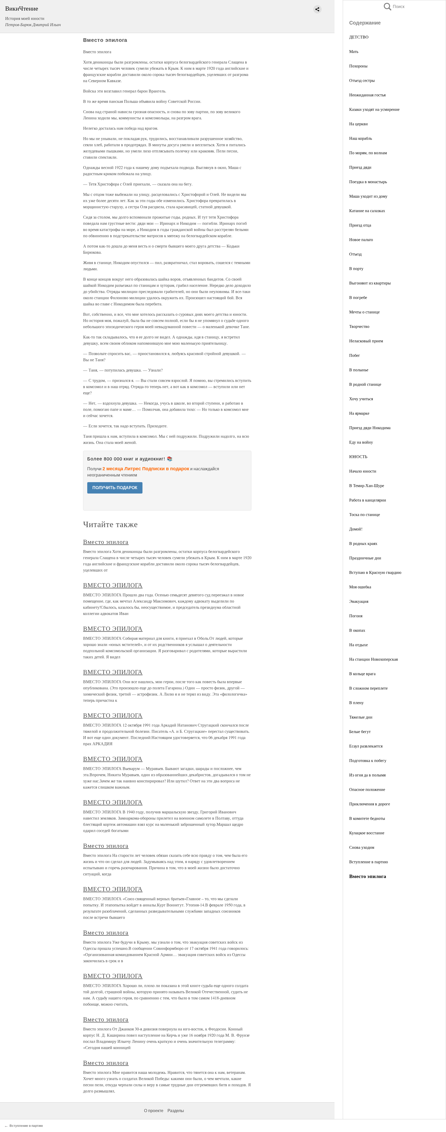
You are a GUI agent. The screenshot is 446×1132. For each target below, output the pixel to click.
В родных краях (363, 543)
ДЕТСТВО (359, 37)
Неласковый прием (366, 340)
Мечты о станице (364, 311)
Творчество (359, 326)
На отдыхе (358, 644)
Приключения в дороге (369, 803)
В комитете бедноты (367, 818)
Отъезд (355, 254)
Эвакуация (358, 601)
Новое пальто (361, 239)
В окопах (357, 630)
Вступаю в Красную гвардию (375, 572)
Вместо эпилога (106, 541)
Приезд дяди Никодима (370, 427)
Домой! (355, 529)
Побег (354, 355)
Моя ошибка (360, 586)
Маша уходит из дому (368, 196)
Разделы (176, 1110)
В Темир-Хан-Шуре (366, 485)
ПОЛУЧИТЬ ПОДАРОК (114, 488)
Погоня (355, 615)
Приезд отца (360, 225)
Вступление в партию (368, 861)
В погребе (358, 297)
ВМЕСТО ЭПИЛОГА (112, 585)
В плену (356, 702)
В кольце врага (362, 673)
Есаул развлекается (366, 746)
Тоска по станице (364, 514)
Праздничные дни (365, 557)
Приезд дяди (360, 167)
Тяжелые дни (360, 717)
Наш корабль (360, 138)
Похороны (358, 65)
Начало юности (362, 471)
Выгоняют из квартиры (370, 283)
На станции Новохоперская (373, 659)
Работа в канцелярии (367, 500)
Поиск (393, 6)
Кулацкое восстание (366, 832)
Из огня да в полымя (367, 774)
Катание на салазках (367, 210)
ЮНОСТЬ (358, 456)
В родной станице (365, 384)
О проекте (153, 1110)
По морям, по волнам (368, 152)
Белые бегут (360, 731)
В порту (356, 268)
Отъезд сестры (362, 80)
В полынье (358, 369)
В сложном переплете (368, 688)
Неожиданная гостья (367, 94)
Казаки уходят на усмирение (374, 109)
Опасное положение (367, 789)
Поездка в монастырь (368, 181)
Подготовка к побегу (367, 760)
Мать (353, 51)
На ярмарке (359, 413)
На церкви (358, 123)
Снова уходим (361, 847)
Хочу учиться (361, 398)
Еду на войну (361, 442)
